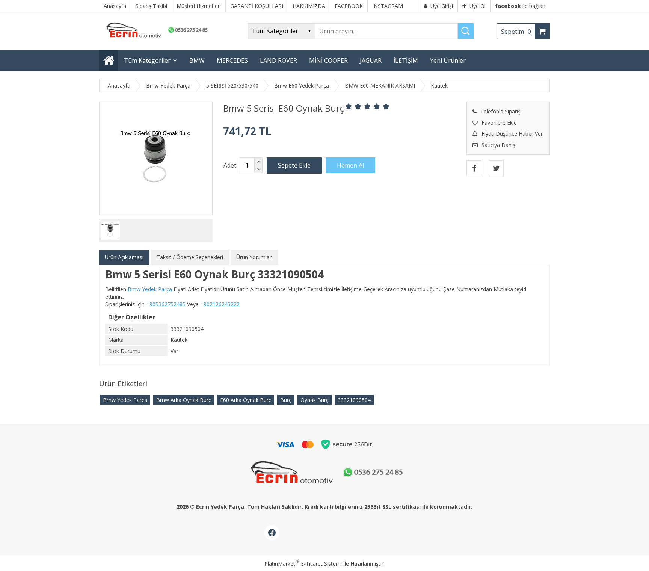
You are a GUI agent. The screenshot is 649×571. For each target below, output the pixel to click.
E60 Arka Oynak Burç (245, 399)
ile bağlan (520, 5)
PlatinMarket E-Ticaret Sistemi (303, 563)
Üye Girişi (441, 5)
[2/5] (353, 106)
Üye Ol (477, 5)
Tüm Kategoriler (147, 60)
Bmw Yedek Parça (125, 399)
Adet (229, 165)
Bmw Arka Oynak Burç (183, 399)
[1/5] (348, 106)
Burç (285, 399)
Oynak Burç (314, 399)
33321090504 (354, 399)
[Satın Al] (350, 165)
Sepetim (516, 31)
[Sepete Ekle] (294, 165)
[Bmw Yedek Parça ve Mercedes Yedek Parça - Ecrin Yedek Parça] (155, 37)
